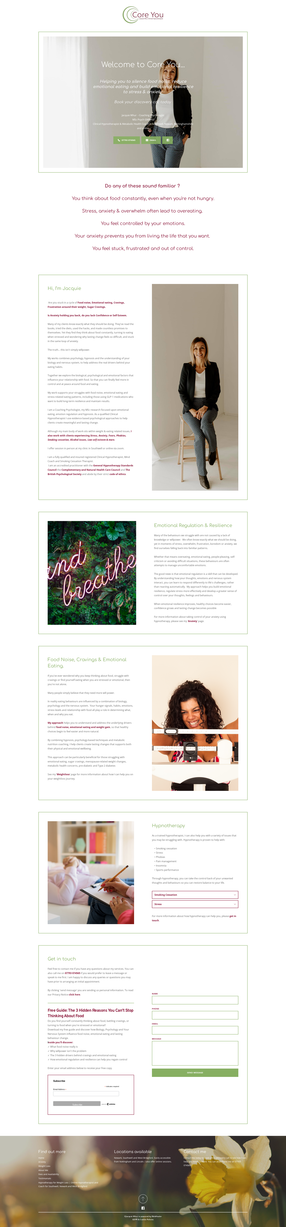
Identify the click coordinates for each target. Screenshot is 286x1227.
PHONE (155, 1009)
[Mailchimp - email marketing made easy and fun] (108, 1105)
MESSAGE (156, 1039)
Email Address (59, 1089)
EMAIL (155, 1024)
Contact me (189, 1157)
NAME (155, 993)
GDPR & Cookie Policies (143, 1219)
